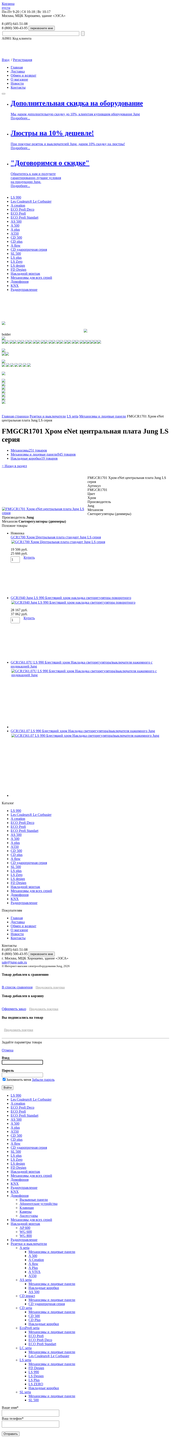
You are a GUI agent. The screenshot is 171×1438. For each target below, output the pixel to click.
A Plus (33, 1268)
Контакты (18, 87)
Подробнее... (20, 118)
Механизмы (29, 450)
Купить (29, 557)
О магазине (19, 79)
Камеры (26, 1212)
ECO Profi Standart (24, 217)
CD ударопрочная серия (29, 249)
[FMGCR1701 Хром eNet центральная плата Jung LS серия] (44, 513)
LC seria (26, 1348)
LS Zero (16, 261)
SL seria (25, 1392)
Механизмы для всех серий (31, 277)
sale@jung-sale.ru (14, 962)
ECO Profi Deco (22, 209)
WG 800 (26, 1236)
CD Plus (34, 1320)
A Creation (36, 1260)
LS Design (36, 1376)
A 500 (15, 225)
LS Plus (34, 1380)
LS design (18, 265)
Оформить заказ (14, 1009)
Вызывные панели (34, 1200)
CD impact (27, 1296)
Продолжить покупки (50, 987)
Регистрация (22, 60)
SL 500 (16, 253)
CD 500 (16, 237)
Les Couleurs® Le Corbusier (31, 201)
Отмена (7, 1050)
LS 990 (16, 197)
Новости (17, 83)
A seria (24, 1248)
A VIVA (34, 1272)
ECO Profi (18, 213)
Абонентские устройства (38, 1204)
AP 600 (25, 1228)
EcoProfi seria (29, 1328)
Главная (17, 67)
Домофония (19, 281)
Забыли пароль (43, 1080)
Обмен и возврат (23, 75)
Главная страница (15, 416)
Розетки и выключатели (48, 416)
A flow (15, 245)
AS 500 (16, 221)
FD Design (18, 269)
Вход (5, 60)
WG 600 (26, 1232)
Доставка (18, 71)
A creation (18, 205)
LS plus (16, 257)
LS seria (72, 416)
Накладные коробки (34, 458)
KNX (15, 285)
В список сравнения (17, 987)
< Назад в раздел (14, 466)
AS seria (26, 1280)
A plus (15, 229)
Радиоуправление (24, 289)
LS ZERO (35, 1384)
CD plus (16, 241)
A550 (15, 233)
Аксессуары (29, 1216)
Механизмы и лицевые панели (102, 416)
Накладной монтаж (25, 273)
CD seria (26, 1308)
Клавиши (27, 1208)
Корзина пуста (8, 6)
